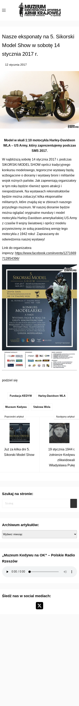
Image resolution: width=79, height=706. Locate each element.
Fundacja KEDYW (21, 395)
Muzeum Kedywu (16, 406)
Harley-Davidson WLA (51, 395)
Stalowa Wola (41, 406)
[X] (39, 605)
